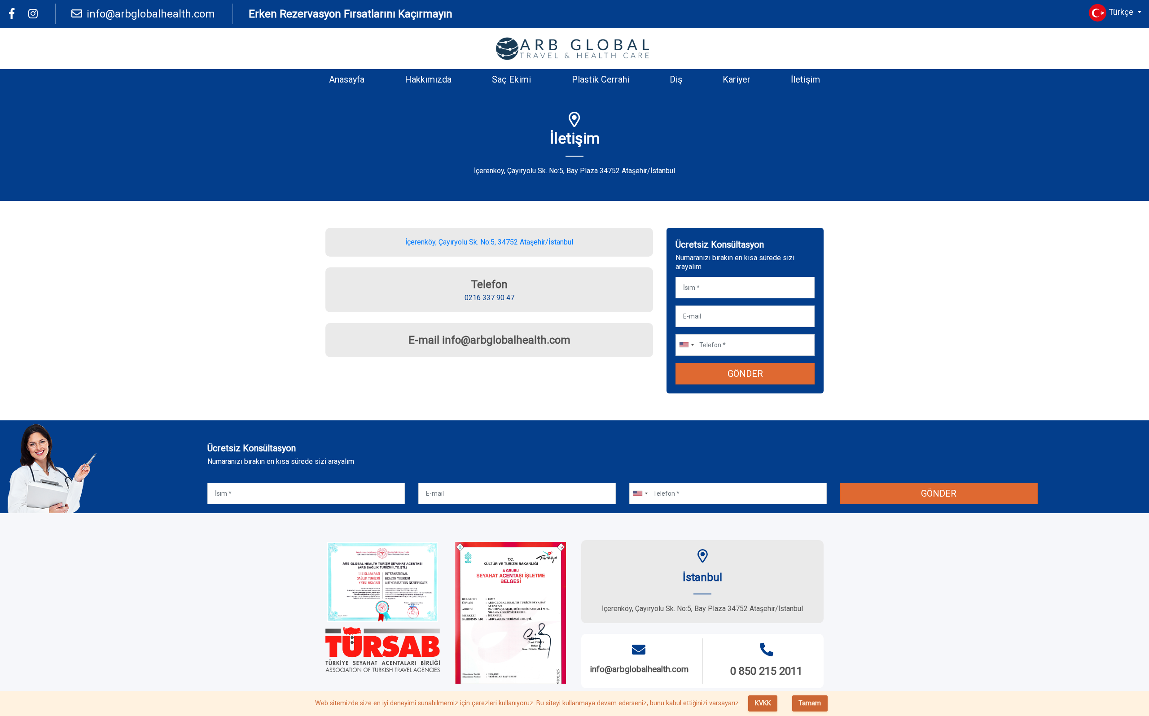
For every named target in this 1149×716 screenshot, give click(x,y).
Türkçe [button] (1122, 12)
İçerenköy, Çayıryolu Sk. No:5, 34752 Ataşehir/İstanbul (489, 242)
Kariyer (736, 79)
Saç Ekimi (511, 79)
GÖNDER (745, 373)
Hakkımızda (428, 79)
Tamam (809, 703)
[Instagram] (33, 14)
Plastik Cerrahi (600, 79)
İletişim (805, 79)
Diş (676, 79)
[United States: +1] (686, 345)
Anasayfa (346, 79)
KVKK (763, 703)
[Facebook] (12, 14)
